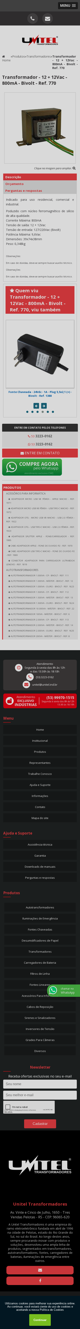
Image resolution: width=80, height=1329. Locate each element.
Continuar (40, 1320)
